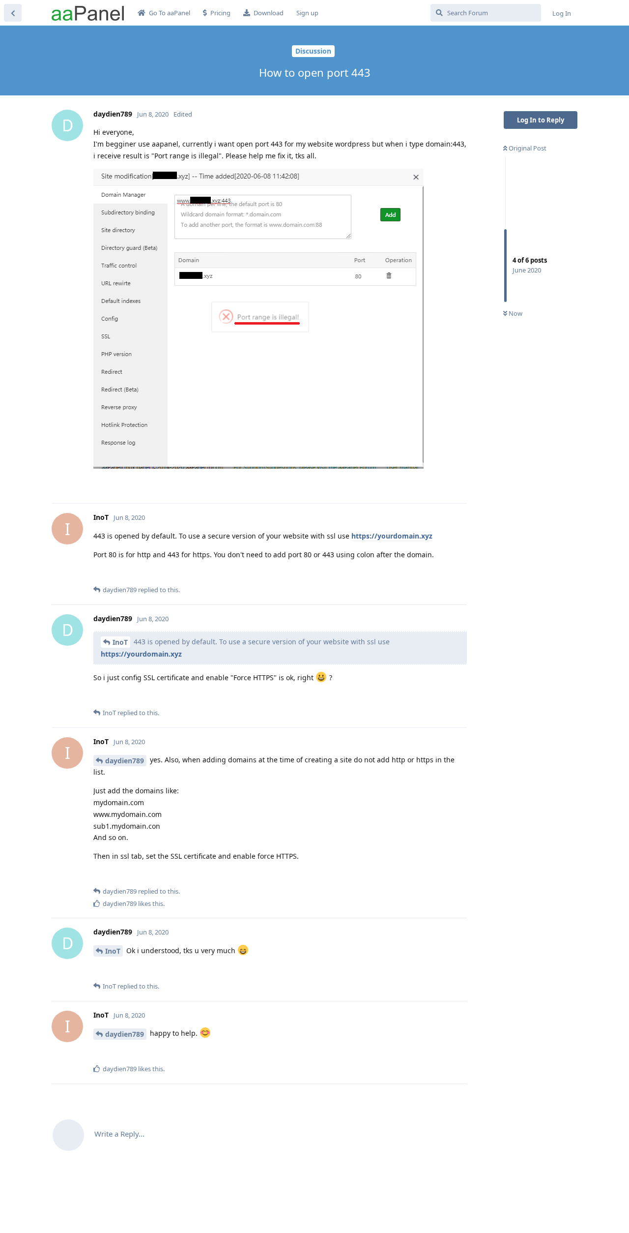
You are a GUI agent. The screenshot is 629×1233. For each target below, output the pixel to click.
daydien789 (124, 760)
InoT (120, 642)
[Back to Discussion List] (13, 13)
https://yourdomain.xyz (391, 536)
